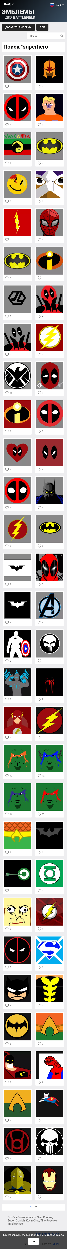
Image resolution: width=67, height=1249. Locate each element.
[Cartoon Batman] (17, 975)
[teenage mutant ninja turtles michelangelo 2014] (17, 746)
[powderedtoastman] (17, 899)
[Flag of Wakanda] (17, 133)
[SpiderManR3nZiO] (49, 209)
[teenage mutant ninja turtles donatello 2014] (17, 784)
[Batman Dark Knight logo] (17, 554)
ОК (33, 1241)
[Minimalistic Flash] (17, 707)
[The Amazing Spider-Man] (49, 669)
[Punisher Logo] (49, 1129)
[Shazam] (17, 209)
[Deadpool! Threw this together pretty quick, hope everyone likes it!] (17, 937)
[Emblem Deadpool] (49, 439)
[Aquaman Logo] (49, 1014)
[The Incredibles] (49, 248)
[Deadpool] (17, 95)
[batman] (17, 592)
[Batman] (49, 133)
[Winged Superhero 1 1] (17, 669)
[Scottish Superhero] (49, 937)
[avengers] (49, 592)
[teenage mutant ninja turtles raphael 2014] (49, 784)
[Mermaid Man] (49, 95)
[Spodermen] (49, 1052)
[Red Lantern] (17, 1129)
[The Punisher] (49, 631)
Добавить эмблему (18, 27)
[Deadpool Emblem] (17, 478)
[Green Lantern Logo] (49, 860)
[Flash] (49, 324)
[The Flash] (17, 516)
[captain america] (17, 631)
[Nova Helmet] (49, 56)
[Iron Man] (49, 1167)
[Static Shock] (49, 171)
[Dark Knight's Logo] (49, 822)
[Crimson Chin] (17, 1052)
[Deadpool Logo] (49, 401)
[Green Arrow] (17, 860)
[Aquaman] (17, 822)
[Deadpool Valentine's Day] (17, 439)
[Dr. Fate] (17, 1167)
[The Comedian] (17, 171)
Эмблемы (18, 13)
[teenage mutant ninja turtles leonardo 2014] (49, 746)
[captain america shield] (17, 56)
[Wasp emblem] (49, 975)
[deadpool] (49, 286)
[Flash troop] (49, 707)
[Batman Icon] (17, 1014)
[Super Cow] (49, 1090)
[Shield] (17, 363)
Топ (42, 27)
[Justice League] (17, 286)
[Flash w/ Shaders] (49, 899)
